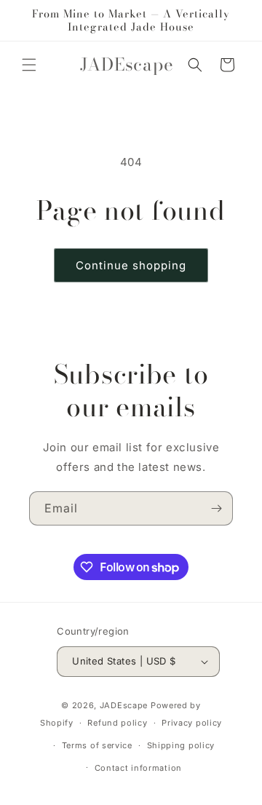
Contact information (138, 768)
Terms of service (97, 745)
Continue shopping (131, 265)
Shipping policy (181, 745)
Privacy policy (192, 723)
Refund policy (117, 723)
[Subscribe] (216, 508)
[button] (29, 65)
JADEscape (124, 705)
